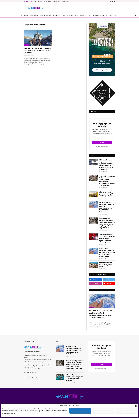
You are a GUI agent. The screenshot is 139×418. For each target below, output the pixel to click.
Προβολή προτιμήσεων (126, 411)
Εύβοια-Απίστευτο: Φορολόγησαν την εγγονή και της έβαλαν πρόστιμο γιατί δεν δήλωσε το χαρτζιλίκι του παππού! (106, 164)
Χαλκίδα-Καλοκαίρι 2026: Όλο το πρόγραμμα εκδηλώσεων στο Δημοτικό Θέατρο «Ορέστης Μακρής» (107, 238)
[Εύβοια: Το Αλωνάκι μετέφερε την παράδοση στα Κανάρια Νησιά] (93, 194)
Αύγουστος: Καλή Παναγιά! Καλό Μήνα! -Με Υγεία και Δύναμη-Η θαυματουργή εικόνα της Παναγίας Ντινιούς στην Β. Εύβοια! (107, 223)
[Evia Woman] (35, 7)
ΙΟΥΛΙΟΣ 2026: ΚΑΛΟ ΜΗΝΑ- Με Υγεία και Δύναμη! (105, 264)
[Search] (136, 15)
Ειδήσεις (26, 45)
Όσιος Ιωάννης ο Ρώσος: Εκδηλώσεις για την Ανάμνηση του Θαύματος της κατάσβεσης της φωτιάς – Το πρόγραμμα (107, 180)
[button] (136, 405)
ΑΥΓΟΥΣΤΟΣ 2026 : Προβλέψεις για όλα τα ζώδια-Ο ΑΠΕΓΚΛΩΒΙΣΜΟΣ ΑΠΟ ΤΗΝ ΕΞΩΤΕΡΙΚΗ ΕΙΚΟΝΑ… (106, 207)
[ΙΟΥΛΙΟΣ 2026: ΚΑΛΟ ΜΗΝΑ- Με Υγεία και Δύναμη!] (93, 265)
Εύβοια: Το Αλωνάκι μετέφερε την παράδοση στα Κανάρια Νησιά (51, 1)
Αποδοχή (80, 411)
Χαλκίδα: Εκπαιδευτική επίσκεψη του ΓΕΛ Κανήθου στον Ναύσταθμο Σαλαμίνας (37, 50)
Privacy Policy (99, 146)
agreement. (102, 146)
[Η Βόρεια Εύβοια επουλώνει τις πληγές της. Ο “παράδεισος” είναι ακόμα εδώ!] (60, 377)
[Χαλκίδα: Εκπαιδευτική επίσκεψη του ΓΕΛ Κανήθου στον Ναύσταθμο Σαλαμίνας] (38, 38)
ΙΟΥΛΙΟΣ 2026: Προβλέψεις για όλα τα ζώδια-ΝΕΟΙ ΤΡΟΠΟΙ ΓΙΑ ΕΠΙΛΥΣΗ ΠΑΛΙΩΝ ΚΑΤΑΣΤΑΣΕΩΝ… (107, 252)
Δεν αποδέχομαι (102, 411)
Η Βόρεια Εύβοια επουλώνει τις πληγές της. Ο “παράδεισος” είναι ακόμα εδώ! (74, 377)
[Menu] (21, 15)
